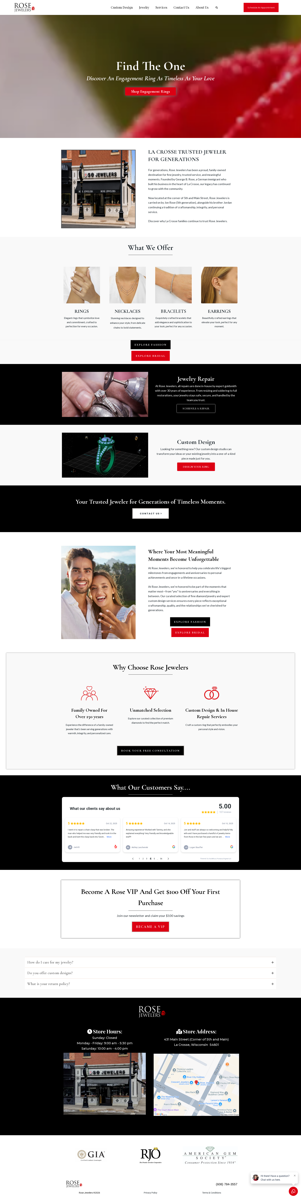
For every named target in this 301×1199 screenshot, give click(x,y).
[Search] (216, 7)
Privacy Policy (150, 1192)
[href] (196, 1085)
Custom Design (122, 7)
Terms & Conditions (211, 1192)
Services (161, 7)
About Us (202, 7)
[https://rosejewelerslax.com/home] (23, 7)
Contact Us (181, 7)
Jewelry (144, 7)
